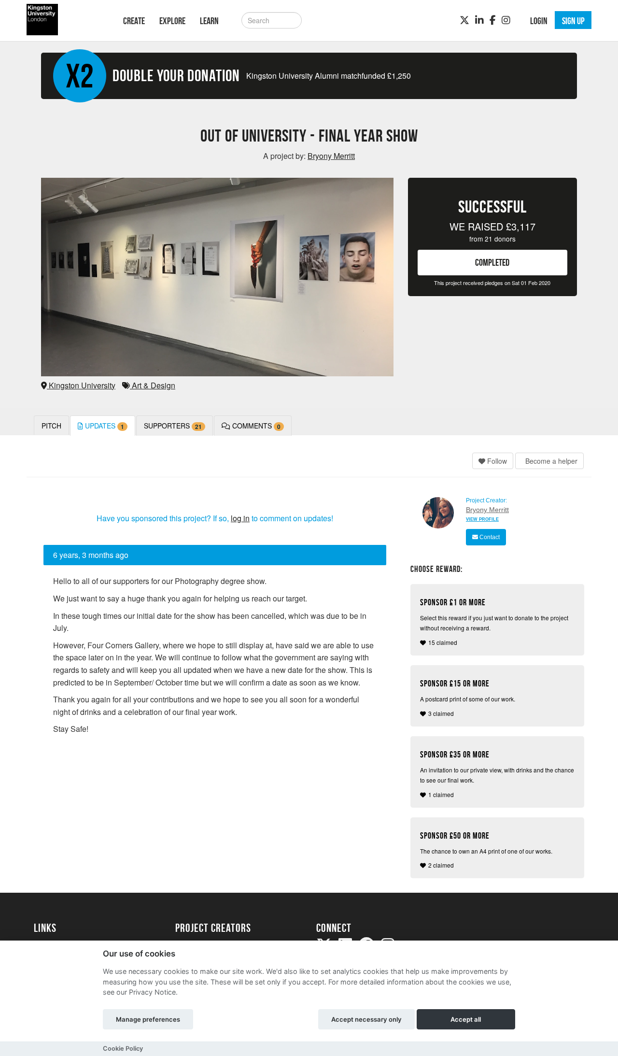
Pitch (51, 425)
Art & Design (152, 385)
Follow (496, 461)
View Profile (482, 519)
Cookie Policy (123, 1048)
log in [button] (240, 518)
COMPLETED (492, 262)
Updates (103, 426)
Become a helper (550, 461)
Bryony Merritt (487, 510)
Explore (172, 20)
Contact (489, 537)
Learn (209, 20)
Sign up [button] (573, 20)
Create (134, 20)
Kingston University (81, 385)
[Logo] (66, 19)
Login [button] (539, 20)
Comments (255, 426)
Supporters (173, 426)
